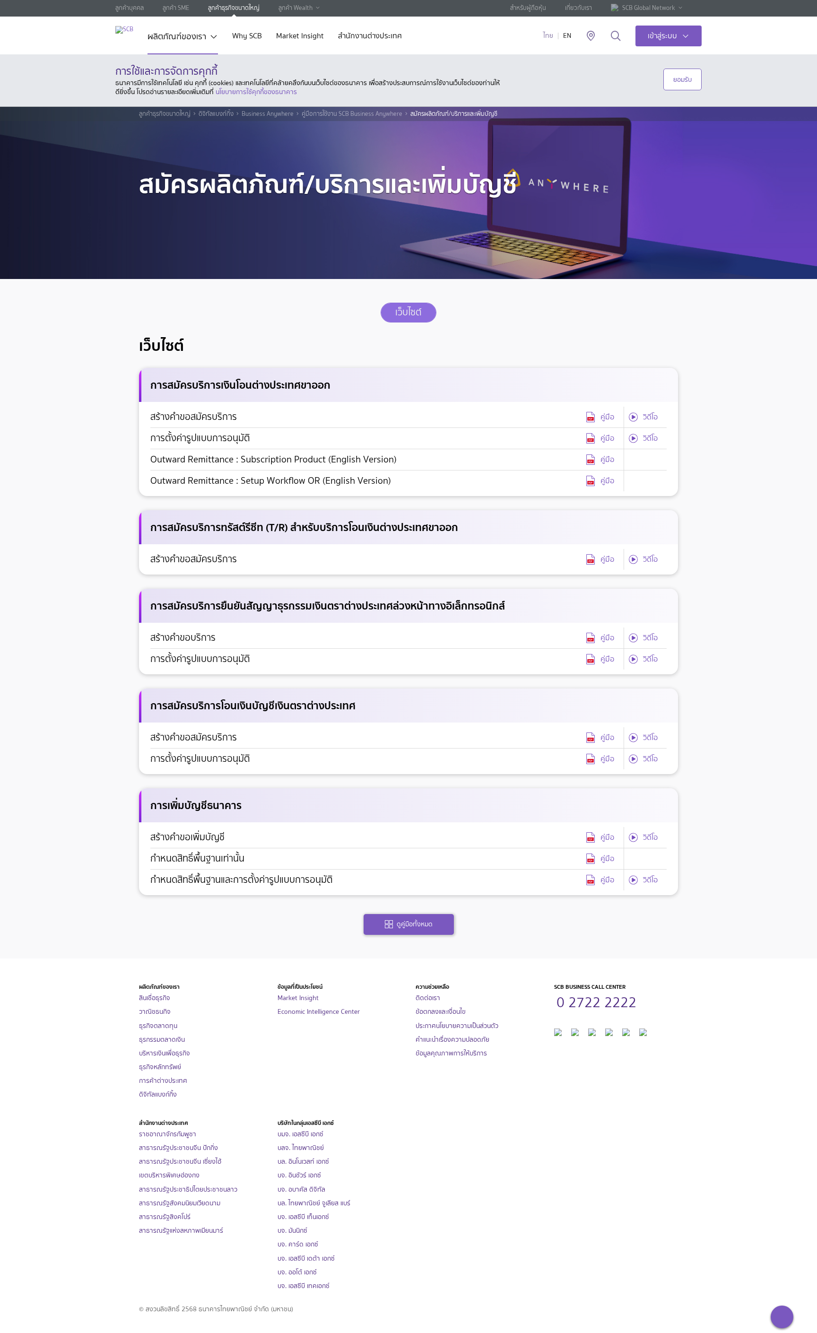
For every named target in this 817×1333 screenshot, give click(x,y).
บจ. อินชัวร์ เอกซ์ (299, 1175)
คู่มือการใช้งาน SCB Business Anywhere (352, 114)
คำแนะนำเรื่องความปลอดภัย (452, 1040)
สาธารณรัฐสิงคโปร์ (165, 1217)
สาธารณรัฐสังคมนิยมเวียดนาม (179, 1203)
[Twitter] (626, 1031)
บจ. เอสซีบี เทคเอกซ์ (304, 1286)
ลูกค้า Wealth (295, 7)
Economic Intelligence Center (319, 1012)
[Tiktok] (592, 1031)
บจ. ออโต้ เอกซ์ (297, 1272)
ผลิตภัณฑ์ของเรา (177, 37)
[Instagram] (643, 1031)
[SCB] (124, 30)
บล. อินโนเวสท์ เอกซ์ (303, 1162)
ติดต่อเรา (428, 998)
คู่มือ (607, 416)
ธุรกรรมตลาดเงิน (162, 1040)
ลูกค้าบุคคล (129, 7)
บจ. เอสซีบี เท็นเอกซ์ (303, 1217)
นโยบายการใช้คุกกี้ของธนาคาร (256, 92)
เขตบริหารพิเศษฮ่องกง (169, 1175)
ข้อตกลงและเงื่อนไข (441, 1012)
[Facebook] (558, 1031)
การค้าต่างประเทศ (163, 1081)
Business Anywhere (268, 114)
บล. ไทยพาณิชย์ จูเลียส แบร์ (314, 1203)
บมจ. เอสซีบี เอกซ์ (300, 1134)
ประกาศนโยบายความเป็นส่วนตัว (457, 1026)
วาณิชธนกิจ (155, 1012)
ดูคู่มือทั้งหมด (415, 924)
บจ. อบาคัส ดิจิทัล (301, 1189)
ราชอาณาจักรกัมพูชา (167, 1134)
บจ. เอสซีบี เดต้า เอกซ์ (306, 1258)
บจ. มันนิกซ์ (292, 1231)
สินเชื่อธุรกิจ (154, 998)
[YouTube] (609, 1031)
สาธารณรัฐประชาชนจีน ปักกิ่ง (178, 1148)
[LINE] (575, 1031)
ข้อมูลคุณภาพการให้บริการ (451, 1053)
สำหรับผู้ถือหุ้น (528, 7)
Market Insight (300, 36)
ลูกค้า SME (176, 7)
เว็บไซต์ (408, 312)
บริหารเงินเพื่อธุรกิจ (164, 1053)
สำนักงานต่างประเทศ (370, 36)
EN (567, 36)
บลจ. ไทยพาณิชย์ (301, 1148)
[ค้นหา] (615, 36)
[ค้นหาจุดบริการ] (590, 36)
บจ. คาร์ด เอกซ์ (298, 1244)
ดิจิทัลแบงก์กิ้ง (216, 114)
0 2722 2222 (596, 1001)
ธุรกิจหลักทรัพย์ (160, 1067)
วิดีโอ (650, 416)
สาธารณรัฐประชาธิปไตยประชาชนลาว (188, 1189)
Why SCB (247, 36)
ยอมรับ (682, 79)
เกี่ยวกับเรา (578, 7)
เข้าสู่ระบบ (662, 35)
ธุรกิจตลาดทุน (158, 1026)
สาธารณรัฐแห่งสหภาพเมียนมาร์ (181, 1231)
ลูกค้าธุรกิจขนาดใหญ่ (234, 7)
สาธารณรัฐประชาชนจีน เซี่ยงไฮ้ (180, 1162)
